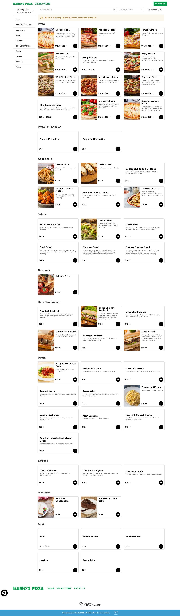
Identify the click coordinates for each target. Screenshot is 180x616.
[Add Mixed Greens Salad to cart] (75, 236)
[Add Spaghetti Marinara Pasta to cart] (75, 379)
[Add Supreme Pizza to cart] (161, 93)
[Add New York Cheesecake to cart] (75, 514)
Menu (51, 588)
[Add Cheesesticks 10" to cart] (161, 204)
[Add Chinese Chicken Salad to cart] (161, 260)
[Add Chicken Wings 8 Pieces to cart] (75, 204)
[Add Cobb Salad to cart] (75, 260)
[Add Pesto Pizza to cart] (75, 69)
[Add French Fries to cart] (75, 181)
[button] (4, 593)
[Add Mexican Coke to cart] (118, 546)
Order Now (160, 4)
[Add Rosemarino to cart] (118, 403)
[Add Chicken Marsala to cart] (75, 482)
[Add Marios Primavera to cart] (118, 379)
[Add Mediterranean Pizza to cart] (75, 117)
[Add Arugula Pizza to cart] (118, 69)
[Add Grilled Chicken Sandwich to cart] (118, 324)
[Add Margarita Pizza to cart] (118, 117)
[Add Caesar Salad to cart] (118, 236)
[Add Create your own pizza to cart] (161, 117)
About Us (79, 588)
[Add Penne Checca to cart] (75, 403)
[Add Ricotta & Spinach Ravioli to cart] (161, 427)
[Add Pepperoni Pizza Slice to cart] (118, 149)
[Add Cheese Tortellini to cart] (161, 379)
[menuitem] (24, 19)
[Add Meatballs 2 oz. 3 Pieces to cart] (118, 204)
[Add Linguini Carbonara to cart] (75, 427)
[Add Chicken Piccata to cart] (161, 482)
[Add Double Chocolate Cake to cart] (118, 514)
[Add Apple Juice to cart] (118, 570)
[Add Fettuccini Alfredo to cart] (161, 403)
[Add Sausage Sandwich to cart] (118, 348)
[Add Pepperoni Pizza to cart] (118, 46)
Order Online (42, 3)
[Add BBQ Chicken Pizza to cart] (75, 93)
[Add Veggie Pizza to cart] (161, 69)
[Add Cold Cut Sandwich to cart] (75, 324)
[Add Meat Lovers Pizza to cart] (118, 93)
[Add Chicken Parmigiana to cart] (118, 482)
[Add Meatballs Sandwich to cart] (75, 348)
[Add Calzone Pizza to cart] (75, 292)
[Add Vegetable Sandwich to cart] (161, 324)
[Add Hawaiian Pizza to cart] (161, 46)
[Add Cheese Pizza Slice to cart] (75, 149)
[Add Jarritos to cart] (75, 570)
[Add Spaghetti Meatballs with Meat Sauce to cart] (75, 451)
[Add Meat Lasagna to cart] (118, 427)
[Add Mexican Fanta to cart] (161, 546)
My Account (64, 588)
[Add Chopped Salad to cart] (118, 260)
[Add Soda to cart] (75, 546)
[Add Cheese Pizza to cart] (75, 46)
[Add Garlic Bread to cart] (118, 181)
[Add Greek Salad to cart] (161, 236)
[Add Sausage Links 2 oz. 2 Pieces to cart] (161, 181)
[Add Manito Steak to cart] (161, 348)
